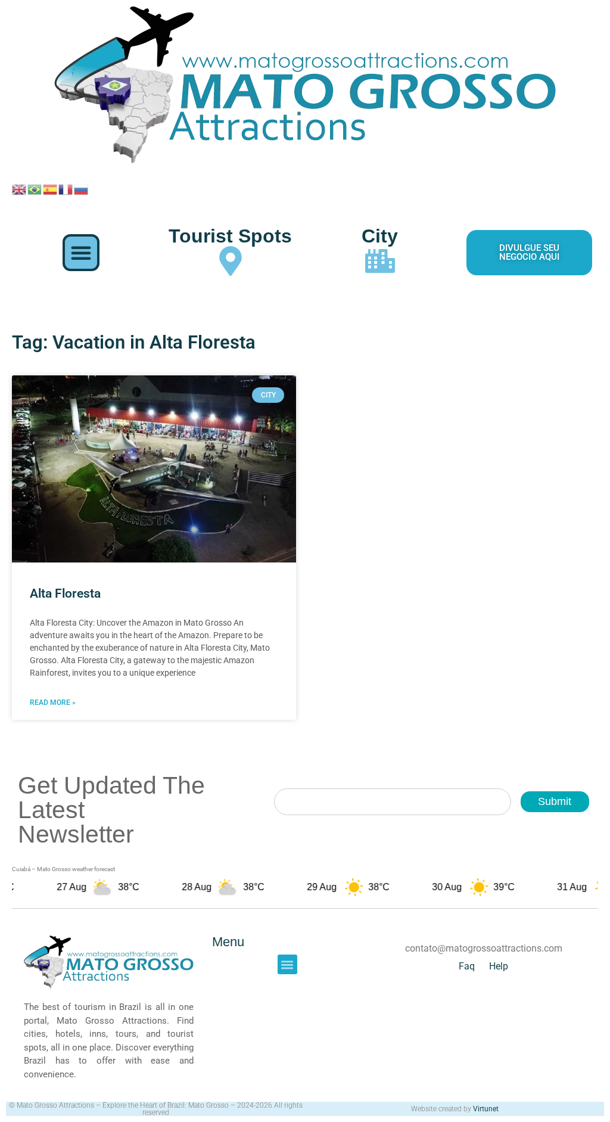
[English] (19, 188)
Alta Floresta (65, 593)
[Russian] (81, 188)
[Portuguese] (35, 188)
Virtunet (486, 1109)
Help (498, 966)
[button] (81, 252)
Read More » (53, 702)
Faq (467, 966)
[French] (66, 188)
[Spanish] (50, 188)
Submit (554, 801)
